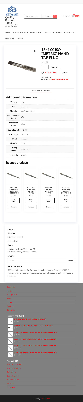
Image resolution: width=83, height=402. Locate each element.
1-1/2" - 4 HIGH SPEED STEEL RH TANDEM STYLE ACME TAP (35, 332)
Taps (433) (11, 387)
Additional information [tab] (41, 91)
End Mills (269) (13, 376)
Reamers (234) (13, 380)
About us (9, 38)
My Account (36, 32)
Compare (65, 72)
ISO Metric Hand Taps (55, 79)
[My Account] (69, 16)
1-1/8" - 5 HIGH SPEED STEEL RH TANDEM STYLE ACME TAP (35, 352)
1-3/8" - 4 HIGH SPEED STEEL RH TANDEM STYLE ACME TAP (35, 339)
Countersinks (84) (14, 368)
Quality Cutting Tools (9, 20)
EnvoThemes (45, 398)
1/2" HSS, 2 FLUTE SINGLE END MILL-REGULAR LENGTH (34, 326)
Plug (63, 79)
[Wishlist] (66, 16)
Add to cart (54, 67)
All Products (19, 32)
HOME (7, 32)
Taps (66, 79)
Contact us (69, 32)
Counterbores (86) (14, 364)
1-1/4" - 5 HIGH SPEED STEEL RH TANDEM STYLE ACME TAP (35, 346)
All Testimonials (53, 32)
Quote (20, 38)
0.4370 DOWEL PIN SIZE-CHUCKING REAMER (30, 319)
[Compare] (63, 16)
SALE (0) (10, 383)
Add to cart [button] (13, 200)
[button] (75, 16)
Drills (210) (11, 372)
